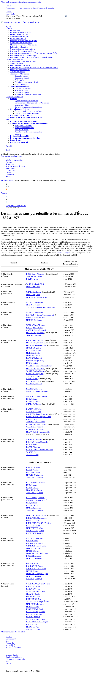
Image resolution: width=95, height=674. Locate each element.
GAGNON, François (34, 579)
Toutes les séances (21, 76)
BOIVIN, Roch (32, 541)
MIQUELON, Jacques (34, 475)
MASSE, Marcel (32, 551)
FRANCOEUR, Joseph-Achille (38, 432)
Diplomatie (10, 174)
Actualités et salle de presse (15, 166)
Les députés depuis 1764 (19, 34)
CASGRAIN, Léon (33, 412)
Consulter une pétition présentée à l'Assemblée (32, 103)
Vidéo (8, 119)
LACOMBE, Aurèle (33, 350)
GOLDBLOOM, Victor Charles (38, 584)
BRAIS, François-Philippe (36, 424)
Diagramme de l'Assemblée (16, 206)
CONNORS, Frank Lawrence (37, 391)
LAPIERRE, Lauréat (34, 358)
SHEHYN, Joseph (33, 305)
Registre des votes (21, 84)
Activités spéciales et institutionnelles (28, 132)
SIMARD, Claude (33, 594)
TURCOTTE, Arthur (34, 276)
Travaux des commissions (20, 86)
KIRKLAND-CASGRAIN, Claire (39, 523)
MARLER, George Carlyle (36, 515)
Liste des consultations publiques (27, 113)
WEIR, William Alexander (36, 317)
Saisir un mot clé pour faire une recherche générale (24, 16)
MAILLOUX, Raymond (35, 604)
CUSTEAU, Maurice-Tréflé (36, 500)
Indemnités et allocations (19, 47)
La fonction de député (18, 39)
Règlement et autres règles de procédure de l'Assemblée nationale (34, 68)
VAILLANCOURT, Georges (37, 622)
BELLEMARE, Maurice (35, 483)
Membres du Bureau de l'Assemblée (23, 45)
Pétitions (13, 99)
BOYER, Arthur (32, 279)
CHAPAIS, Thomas (33, 292)
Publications (10, 170)
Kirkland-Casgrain (64, 253)
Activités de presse (21, 130)
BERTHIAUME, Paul (34, 609)
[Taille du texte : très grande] (9, 187)
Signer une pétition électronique (26, 101)
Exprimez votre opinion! (14, 97)
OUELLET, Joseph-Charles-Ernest (39, 366)
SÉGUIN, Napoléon (33, 335)
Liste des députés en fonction (20, 32)
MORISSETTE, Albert (34, 528)
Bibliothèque (10, 168)
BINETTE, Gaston (33, 526)
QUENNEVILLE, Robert (35, 591)
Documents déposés (22, 78)
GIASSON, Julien (33, 629)
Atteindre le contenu (8, 2)
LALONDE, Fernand (34, 614)
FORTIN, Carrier (32, 520)
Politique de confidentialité (15, 659)
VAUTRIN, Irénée (33, 376)
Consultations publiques (19, 109)
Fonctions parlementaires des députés (23, 41)
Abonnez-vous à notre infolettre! (13, 632)
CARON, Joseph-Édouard (36, 330)
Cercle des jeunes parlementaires (22, 51)
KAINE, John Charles (34, 328)
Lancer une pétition (22, 105)
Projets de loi (19, 80)
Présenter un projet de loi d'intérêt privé (26, 117)
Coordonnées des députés (19, 37)
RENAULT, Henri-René (35, 429)
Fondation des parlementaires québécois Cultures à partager (32, 57)
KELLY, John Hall (33, 381)
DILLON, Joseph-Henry (35, 361)
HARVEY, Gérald (33, 586)
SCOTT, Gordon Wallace (35, 371)
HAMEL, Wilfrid (32, 419)
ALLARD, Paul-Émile (34, 538)
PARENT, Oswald (33, 589)
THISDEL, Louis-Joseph (35, 422)
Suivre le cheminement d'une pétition (28, 107)
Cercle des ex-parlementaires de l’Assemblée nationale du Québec (34, 53)
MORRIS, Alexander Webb (36, 297)
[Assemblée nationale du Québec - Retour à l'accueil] (20, 22)
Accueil (8, 26)
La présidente (15, 30)
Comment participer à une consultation (29, 111)
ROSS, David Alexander (35, 274)
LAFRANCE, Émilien (34, 533)
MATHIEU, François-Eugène (37, 553)
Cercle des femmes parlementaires (22, 49)
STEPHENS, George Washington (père (40, 307)
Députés (9, 28)
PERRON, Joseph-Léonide (36, 345)
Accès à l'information (13, 647)
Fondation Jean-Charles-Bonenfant (23, 55)
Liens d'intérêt (11, 639)
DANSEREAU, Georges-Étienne (38, 417)
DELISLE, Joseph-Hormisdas (37, 442)
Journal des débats (17, 63)
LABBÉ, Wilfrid (32, 470)
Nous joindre (10, 14)
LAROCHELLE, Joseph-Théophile (39, 450)
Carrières (9, 12)
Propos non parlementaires (20, 70)
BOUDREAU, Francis (34, 543)
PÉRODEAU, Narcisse (35, 333)
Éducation (9, 172)
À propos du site (12, 655)
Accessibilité (10, 645)
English (8, 663)
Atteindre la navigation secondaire (28, 2)
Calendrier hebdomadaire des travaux (23, 61)
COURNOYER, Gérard (35, 531)
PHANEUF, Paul (32, 607)
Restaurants (10, 164)
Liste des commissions (23, 88)
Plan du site (10, 643)
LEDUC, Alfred (32, 363)
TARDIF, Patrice (32, 452)
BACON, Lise (31, 624)
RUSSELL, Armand (33, 556)
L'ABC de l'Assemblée (14, 160)
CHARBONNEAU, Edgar (36, 546)
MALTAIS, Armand (33, 508)
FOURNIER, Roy (33, 596)
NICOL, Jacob (32, 379)
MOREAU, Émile (33, 353)
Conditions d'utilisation (14, 657)
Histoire (8, 176)
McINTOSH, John (33, 287)
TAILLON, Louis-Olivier (35, 284)
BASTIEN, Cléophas (34, 384)
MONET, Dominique (34, 320)
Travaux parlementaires (14, 59)
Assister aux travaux (17, 72)
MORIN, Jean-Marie (33, 558)
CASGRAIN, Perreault (34, 427)
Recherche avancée (13, 18)
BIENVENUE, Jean (33, 599)
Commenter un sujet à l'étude (21, 115)
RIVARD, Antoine (33, 467)
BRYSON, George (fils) (35, 374)
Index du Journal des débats (20, 66)
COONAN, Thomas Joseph (36, 396)
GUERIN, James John (34, 302)
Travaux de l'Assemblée (19, 74)
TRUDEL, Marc (32, 455)
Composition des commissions (21, 43)
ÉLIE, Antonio (31, 399)
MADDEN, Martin (33, 355)
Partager (4, 193)
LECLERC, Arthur (33, 472)
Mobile (8, 661)
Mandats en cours (21, 90)
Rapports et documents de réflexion (28, 95)
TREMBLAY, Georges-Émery (37, 602)
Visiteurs (9, 162)
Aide (7, 641)
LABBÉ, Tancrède (33, 447)
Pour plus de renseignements (11, 156)
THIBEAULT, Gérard (34, 477)
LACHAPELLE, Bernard (35, 612)
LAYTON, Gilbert (33, 401)
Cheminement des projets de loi (26, 82)
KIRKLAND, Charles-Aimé (36, 518)
